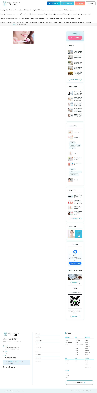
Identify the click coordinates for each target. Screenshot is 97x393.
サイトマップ (5, 391)
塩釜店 (67, 344)
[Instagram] (9, 367)
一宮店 (67, 363)
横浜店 (77, 354)
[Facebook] (3, 367)
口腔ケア (73, 148)
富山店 (86, 340)
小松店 (86, 348)
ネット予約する (75, 37)
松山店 (86, 363)
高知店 (86, 365)
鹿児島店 (67, 375)
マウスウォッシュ (74, 174)
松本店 (86, 354)
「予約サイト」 (18, 361)
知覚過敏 (73, 145)
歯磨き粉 (73, 169)
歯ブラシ (73, 171)
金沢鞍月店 (87, 346)
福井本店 (87, 350)
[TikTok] (15, 367)
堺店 (76, 360)
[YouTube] (12, 367)
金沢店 (86, 344)
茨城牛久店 (78, 340)
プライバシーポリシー (21, 391)
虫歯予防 (73, 142)
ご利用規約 (12, 391)
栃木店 (77, 342)
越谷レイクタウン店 (79, 344)
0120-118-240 (10, 358)
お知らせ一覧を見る (74, 79)
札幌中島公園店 (69, 342)
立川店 (77, 352)
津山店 (86, 360)
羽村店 (77, 350)
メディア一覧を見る (74, 218)
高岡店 (86, 342)
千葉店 (77, 348)
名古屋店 (67, 360)
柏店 (76, 346)
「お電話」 (11, 361)
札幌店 (67, 340)
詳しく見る (74, 282)
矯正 (79, 145)
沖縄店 (67, 377)
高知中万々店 (88, 367)
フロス (79, 171)
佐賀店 (67, 373)
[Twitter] (6, 367)
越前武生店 (87, 352)
